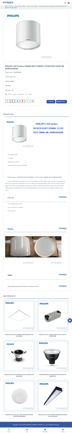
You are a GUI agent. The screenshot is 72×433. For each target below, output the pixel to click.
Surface (30, 94)
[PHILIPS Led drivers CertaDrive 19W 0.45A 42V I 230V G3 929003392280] (53, 316)
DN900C (15, 94)
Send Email (62, 101)
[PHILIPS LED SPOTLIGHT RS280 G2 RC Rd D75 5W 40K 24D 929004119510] (19, 356)
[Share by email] (32, 101)
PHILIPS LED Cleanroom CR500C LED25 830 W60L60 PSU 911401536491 (19, 335)
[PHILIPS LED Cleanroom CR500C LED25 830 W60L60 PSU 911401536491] (19, 316)
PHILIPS (10, 94)
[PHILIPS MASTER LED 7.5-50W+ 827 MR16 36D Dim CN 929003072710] (53, 356)
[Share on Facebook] (7, 101)
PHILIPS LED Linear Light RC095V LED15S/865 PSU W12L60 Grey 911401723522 (52, 415)
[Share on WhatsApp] (27, 101)
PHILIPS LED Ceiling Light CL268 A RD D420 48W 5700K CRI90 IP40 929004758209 (19, 415)
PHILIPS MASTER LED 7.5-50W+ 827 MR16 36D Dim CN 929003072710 (52, 375)
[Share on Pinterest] (22, 101)
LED (26, 94)
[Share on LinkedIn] (17, 101)
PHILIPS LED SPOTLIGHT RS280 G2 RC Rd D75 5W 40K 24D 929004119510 (19, 375)
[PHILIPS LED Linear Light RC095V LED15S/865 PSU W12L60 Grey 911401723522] (53, 396)
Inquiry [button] (51, 101)
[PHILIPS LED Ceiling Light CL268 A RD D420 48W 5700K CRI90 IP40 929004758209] (19, 396)
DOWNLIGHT (21, 94)
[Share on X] (12, 101)
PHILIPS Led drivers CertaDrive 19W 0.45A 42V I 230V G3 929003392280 (52, 335)
